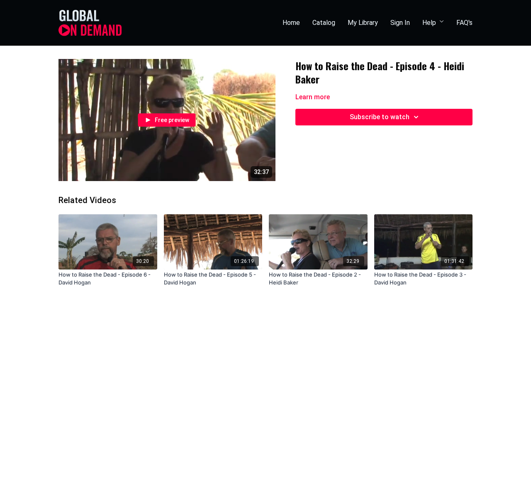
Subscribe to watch (379, 117)
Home (291, 23)
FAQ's (464, 23)
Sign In (400, 23)
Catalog (323, 23)
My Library (363, 23)
